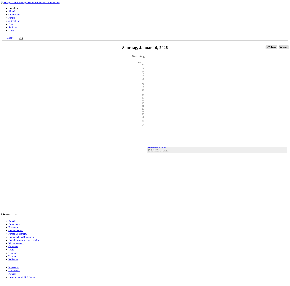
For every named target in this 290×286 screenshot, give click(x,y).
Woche (10, 37)
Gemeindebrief (15, 230)
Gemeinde (13, 8)
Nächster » (283, 47)
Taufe (11, 249)
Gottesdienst (14, 14)
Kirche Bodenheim (17, 233)
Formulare (13, 227)
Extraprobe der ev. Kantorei (157, 147)
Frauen (11, 24)
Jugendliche (14, 21)
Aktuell (12, 11)
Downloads (13, 224)
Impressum (13, 267)
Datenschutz (14, 270)
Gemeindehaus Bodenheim (21, 237)
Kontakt (12, 221)
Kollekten (13, 259)
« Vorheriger (272, 47)
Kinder (11, 17)
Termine (12, 256)
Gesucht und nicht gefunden (21, 277)
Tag (21, 37)
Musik (11, 30)
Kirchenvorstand (16, 243)
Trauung (12, 253)
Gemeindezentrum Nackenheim (23, 240)
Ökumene (13, 246)
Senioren (12, 27)
